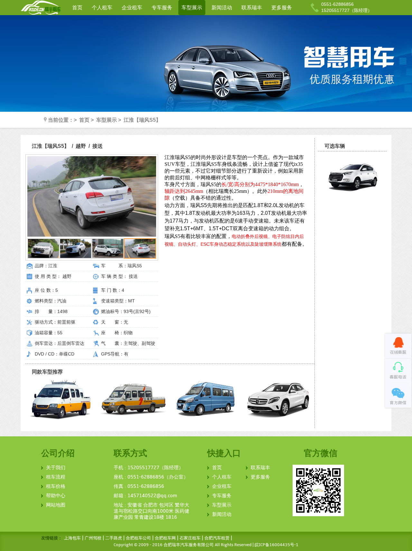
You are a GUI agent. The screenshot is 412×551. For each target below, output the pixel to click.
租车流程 (55, 477)
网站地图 (55, 505)
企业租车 (132, 7)
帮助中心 (55, 496)
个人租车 (102, 7)
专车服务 (162, 7)
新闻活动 (221, 7)
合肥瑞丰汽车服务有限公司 (189, 544)
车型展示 (192, 7)
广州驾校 (93, 538)
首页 (77, 7)
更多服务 (281, 7)
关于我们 (55, 467)
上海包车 (72, 538)
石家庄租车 (190, 538)
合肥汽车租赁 (216, 538)
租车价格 (55, 486)
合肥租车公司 (138, 538)
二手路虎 (113, 538)
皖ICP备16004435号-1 (276, 544)
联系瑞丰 (251, 7)
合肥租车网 (165, 538)
